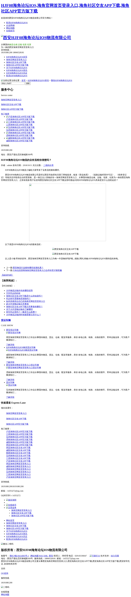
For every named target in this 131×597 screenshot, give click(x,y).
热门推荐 (5, 114)
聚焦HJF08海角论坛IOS (61, 80)
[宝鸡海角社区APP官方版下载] (20, 127)
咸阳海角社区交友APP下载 (18, 450)
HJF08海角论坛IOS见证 (16, 73)
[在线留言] (11, 505)
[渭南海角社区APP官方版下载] (20, 133)
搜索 (28, 83)
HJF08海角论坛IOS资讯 (16, 70)
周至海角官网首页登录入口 (18, 464)
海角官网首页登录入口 (16, 60)
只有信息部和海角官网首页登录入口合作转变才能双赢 (37, 270)
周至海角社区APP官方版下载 (19, 445)
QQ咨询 (4, 573)
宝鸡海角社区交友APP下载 (18, 456)
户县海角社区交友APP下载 (18, 461)
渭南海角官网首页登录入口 (18, 469)
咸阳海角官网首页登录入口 (18, 466)
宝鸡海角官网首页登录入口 (18, 472)
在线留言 (10, 31)
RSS (41, 556)
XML (45, 556)
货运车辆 (6, 320)
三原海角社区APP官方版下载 (19, 125)
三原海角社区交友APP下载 (18, 458)
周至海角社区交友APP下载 (18, 447)
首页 (23, 80)
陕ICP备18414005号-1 (19, 556)
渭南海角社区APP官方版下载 (19, 135)
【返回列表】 (7, 275)
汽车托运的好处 (13, 293)
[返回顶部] (11, 500)
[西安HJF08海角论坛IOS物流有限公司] (36, 37)
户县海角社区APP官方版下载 (19, 119)
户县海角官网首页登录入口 (18, 477)
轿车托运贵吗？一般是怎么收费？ (21, 312)
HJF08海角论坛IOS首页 (16, 57)
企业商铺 (10, 25)
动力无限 (115, 556)
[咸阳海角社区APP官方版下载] (20, 138)
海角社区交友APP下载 (16, 62)
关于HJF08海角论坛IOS (16, 68)
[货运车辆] (11, 385)
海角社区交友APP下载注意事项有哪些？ (24, 307)
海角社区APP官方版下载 (17, 65)
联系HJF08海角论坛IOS (16, 23)
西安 (51, 556)
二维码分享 (48, 165)
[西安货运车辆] (13, 332)
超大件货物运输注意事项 (17, 304)
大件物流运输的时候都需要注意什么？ (23, 315)
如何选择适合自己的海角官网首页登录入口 (25, 301)
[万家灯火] (94, 556)
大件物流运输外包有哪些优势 (19, 290)
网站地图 (10, 28)
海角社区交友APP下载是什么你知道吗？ (24, 296)
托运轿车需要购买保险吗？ (18, 298)
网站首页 (10, 520)
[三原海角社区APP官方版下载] (20, 122)
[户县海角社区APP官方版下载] (20, 117)
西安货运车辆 (12, 330)
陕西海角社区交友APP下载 (18, 453)
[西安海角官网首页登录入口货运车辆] (23, 367)
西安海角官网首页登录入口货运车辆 (22, 365)
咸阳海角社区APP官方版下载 (19, 141)
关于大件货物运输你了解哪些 (19, 309)
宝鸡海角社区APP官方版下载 (19, 130)
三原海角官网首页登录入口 (18, 474)
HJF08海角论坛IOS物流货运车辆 (20, 347)
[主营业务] (11, 508)
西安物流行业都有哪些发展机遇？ (28, 268)
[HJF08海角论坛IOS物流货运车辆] (21, 350)
